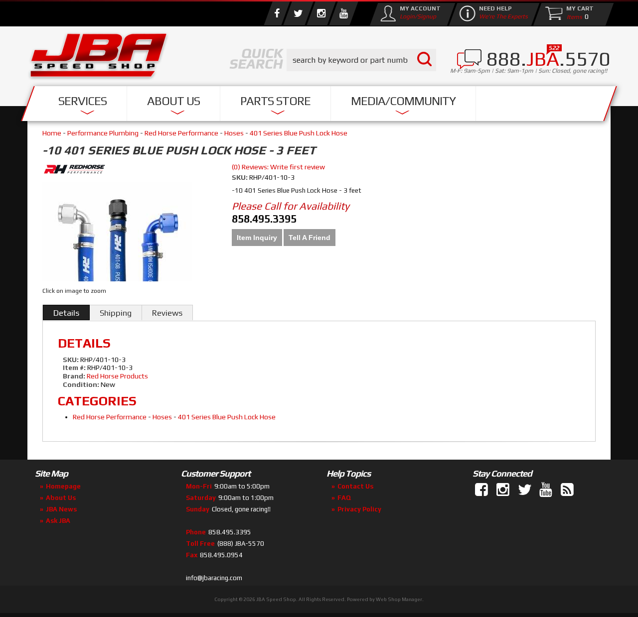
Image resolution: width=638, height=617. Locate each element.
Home (51, 133)
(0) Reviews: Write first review (278, 167)
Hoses (234, 133)
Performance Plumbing (103, 133)
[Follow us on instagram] (321, 13)
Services (82, 101)
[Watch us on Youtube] (343, 13)
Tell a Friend (309, 238)
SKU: (240, 177)
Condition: (81, 384)
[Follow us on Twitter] (298, 13)
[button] (361, 60)
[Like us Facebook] (277, 13)
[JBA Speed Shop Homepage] (98, 57)
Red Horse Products (117, 376)
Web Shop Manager (399, 599)
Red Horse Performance (181, 133)
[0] (572, 16)
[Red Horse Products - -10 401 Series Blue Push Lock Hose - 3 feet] (129, 171)
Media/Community (403, 101)
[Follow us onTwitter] (525, 490)
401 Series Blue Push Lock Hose (298, 133)
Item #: (75, 367)
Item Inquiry (257, 238)
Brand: (74, 376)
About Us (173, 101)
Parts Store (275, 101)
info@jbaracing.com (214, 578)
